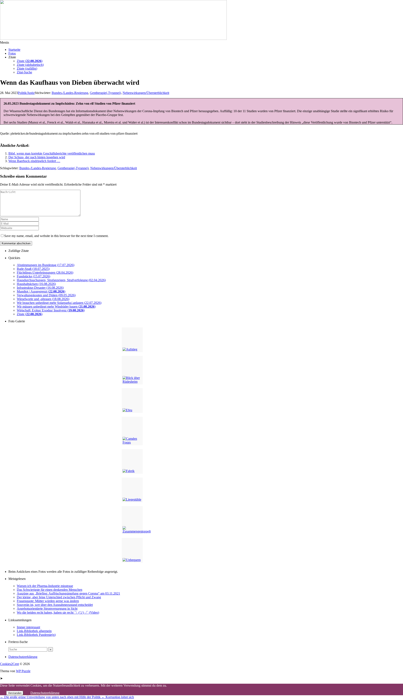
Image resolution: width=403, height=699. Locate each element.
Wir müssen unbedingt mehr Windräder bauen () (56, 306)
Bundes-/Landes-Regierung (70, 93)
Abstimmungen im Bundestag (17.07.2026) (45, 265)
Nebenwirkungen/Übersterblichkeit (113, 168)
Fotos (12, 53)
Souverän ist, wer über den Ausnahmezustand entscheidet (55, 605)
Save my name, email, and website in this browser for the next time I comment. (56, 236)
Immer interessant (28, 627)
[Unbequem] (132, 550)
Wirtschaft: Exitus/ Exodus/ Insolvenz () (51, 310)
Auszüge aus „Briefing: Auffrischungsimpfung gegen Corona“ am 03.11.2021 (68, 593)
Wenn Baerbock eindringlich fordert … (34, 161)
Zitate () (29, 61)
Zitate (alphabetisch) (30, 64)
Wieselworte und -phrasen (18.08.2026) (43, 299)
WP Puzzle (23, 671)
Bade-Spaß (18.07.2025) (33, 269)
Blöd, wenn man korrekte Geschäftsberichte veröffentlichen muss (51, 153)
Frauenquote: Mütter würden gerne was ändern (48, 601)
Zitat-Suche (24, 72)
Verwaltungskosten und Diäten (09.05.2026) (46, 295)
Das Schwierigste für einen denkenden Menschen (49, 589)
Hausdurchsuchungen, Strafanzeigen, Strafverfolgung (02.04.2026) (61, 280)
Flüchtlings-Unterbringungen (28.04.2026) (45, 272)
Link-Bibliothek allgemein (34, 631)
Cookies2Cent (9, 664)
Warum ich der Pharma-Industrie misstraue (45, 586)
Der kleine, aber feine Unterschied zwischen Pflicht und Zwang (59, 597)
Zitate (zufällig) (27, 68)
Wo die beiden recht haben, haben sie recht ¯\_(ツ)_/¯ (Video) (58, 612)
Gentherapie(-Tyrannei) (105, 93)
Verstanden (15, 693)
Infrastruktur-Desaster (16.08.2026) (40, 287)
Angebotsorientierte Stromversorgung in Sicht (47, 608)
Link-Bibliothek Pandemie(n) (36, 635)
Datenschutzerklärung (22, 657)
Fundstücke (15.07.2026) (33, 276)
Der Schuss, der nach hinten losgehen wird (36, 157)
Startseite (14, 49)
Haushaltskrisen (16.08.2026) (36, 284)
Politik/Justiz (26, 93)
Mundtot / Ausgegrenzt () (41, 291)
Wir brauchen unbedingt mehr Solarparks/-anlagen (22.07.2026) (59, 303)
